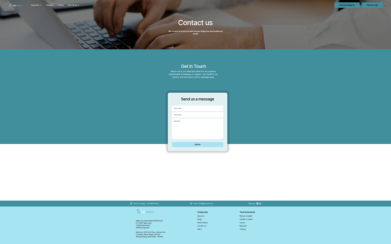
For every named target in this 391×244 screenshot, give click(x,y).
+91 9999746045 (152, 204)
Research (49, 5)
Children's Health (246, 219)
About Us (200, 216)
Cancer (242, 223)
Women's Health (246, 216)
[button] (36, 5)
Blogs (199, 219)
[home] (15, 5)
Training (61, 5)
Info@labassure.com (205, 204)
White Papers (202, 223)
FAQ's (199, 229)
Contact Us (201, 226)
